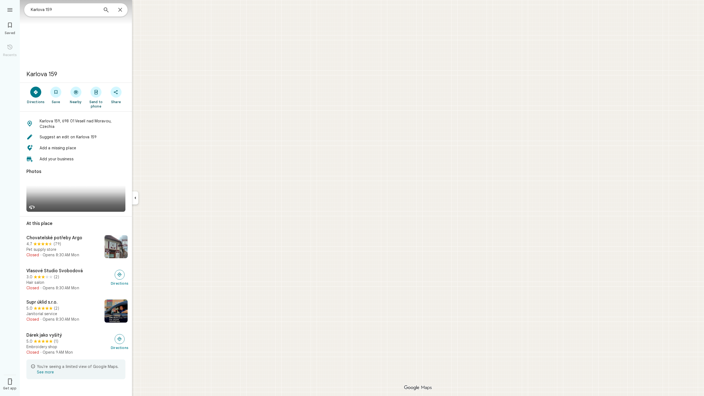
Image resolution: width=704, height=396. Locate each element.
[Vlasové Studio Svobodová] (76, 279)
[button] (76, 123)
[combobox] (64, 9)
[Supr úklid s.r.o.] (76, 311)
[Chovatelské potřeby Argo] (76, 247)
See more (45, 372)
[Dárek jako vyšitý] (76, 343)
